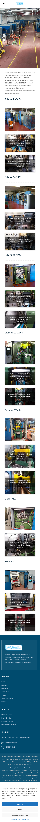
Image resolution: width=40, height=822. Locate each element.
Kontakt (3, 702)
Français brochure (7, 721)
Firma (3, 682)
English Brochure (6, 718)
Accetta (20, 804)
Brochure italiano (6, 715)
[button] (37, 784)
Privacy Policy (25, 819)
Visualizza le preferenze (20, 815)
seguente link (34, 778)
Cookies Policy (15, 819)
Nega (20, 810)
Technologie (5, 692)
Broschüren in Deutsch (8, 725)
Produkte (4, 685)
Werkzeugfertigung (7, 698)
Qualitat (3, 695)
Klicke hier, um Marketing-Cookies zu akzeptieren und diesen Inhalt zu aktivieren (20, 143)
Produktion (4, 688)
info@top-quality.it (11, 742)
